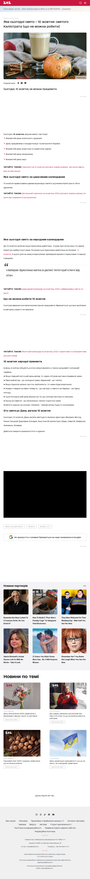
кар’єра (22, 824)
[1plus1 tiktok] (45, 814)
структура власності (60, 824)
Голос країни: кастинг (12, 9)
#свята (31, 526)
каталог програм (76, 821)
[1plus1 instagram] (37, 814)
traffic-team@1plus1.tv (44, 868)
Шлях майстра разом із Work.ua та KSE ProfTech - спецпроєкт (46, 9)
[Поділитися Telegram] (18, 83)
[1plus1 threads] (41, 814)
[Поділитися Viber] (25, 83)
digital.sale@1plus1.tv (45, 862)
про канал (11, 821)
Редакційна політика (45, 831)
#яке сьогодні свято (14, 526)
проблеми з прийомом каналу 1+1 (47, 821)
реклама (23, 821)
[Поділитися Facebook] (22, 83)
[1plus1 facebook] (49, 814)
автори (43, 824)
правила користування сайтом (60, 828)
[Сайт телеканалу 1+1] (7, 3)
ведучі (33, 824)
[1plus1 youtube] (53, 814)
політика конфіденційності (27, 828)
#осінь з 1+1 (45, 526)
